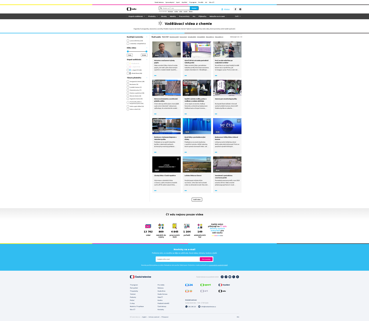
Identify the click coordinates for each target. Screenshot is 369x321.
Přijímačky (202, 16)
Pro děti (200, 2)
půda (180, 11)
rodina (176, 11)
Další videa (197, 199)
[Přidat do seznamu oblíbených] (178, 44)
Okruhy (164, 16)
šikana (190, 11)
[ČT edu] (131, 9)
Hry (194, 16)
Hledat (194, 8)
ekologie (170, 11)
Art (206, 2)
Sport (178, 2)
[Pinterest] (240, 9)
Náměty (173, 16)
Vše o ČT (211, 2)
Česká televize (159, 2)
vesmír (185, 11)
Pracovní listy (184, 16)
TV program (192, 2)
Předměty (152, 16)
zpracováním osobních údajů (218, 265)
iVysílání (184, 2)
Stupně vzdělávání (135, 16)
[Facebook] (235, 9)
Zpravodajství (169, 2)
